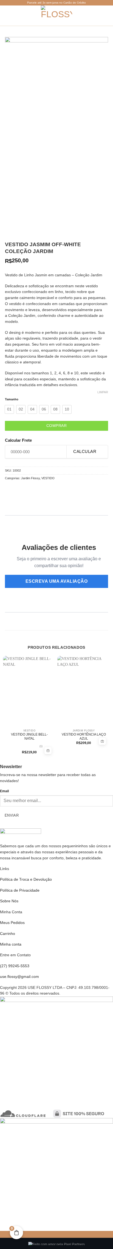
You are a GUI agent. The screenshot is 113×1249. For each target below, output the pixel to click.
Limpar (102, 392)
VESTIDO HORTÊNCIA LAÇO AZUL (84, 736)
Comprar (56, 425)
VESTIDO (48, 478)
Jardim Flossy (30, 478)
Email (4, 791)
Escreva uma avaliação (56, 581)
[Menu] (7, 16)
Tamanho (11, 399)
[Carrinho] (97, 16)
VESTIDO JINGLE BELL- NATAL (29, 736)
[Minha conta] (106, 16)
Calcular (84, 451)
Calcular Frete (18, 440)
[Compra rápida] (48, 750)
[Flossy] (56, 15)
